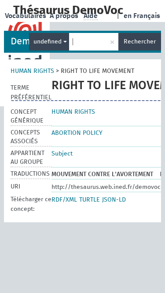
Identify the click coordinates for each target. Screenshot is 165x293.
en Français (142, 15)
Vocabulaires (26, 15)
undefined (48, 42)
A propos (65, 15)
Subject (62, 154)
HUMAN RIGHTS (32, 71)
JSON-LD (114, 200)
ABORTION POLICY (77, 133)
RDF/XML (64, 200)
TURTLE (89, 200)
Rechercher (140, 42)
